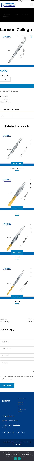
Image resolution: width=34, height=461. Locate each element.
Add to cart (17, 86)
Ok (15, 458)
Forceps (17, 14)
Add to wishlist (6, 91)
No (19, 458)
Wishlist (20, 412)
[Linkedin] (23, 432)
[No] (32, 456)
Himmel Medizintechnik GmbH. (21, 442)
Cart (19, 407)
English (22, 1)
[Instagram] (13, 432)
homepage (7, 14)
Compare (15, 91)
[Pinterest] (18, 432)
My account (21, 402)
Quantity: (4, 75)
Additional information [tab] (11, 109)
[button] (31, 4)
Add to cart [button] (17, 163)
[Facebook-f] (4, 432)
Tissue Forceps (17, 168)
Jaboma (17, 301)
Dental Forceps (6, 102)
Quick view (30, 135)
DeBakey (17, 257)
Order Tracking (22, 409)
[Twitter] (9, 432)
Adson (17, 213)
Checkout (20, 405)
